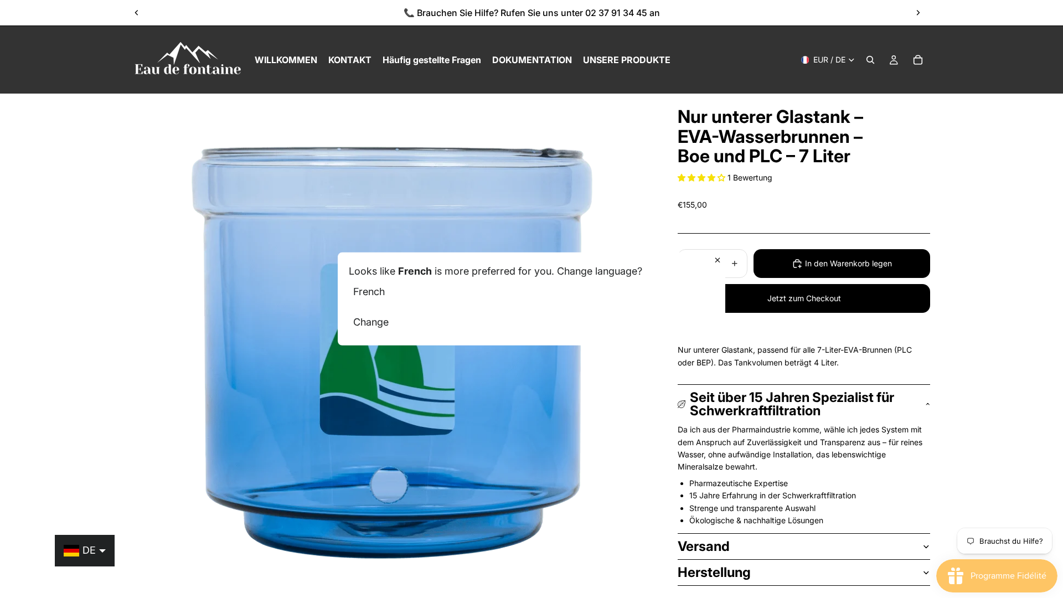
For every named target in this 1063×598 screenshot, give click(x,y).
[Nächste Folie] (918, 13)
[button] (702, 177)
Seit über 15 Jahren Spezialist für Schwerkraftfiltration (792, 404)
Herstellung (714, 572)
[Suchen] (870, 60)
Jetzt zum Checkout (804, 298)
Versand (704, 546)
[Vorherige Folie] (137, 13)
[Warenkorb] (918, 60)
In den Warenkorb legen (848, 263)
